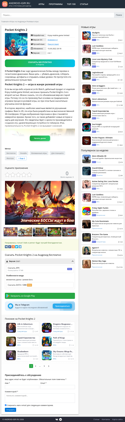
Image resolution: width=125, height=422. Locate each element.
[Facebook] (9, 246)
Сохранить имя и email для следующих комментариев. (30, 405)
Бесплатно (11, 153)
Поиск (119, 15)
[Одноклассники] (13, 246)
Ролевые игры (33, 21)
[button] (76, 183)
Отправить (10, 410)
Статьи (84, 4)
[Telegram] (20, 246)
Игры (41, 4)
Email (43, 383)
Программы (56, 4)
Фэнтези (10, 158)
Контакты (106, 419)
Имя (6, 383)
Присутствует (53, 44)
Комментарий (11, 391)
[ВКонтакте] (6, 246)
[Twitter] (16, 246)
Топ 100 (71, 4)
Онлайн (23, 153)
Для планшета (57, 153)
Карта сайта (117, 419)
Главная (4, 21)
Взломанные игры (39, 153)
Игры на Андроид (17, 21)
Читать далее (40, 138)
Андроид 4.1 (53, 40)
